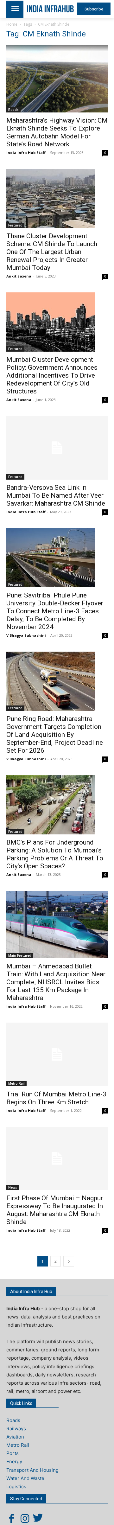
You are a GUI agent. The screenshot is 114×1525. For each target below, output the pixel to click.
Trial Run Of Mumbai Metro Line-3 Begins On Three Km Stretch (56, 1098)
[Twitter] (38, 1518)
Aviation (15, 1437)
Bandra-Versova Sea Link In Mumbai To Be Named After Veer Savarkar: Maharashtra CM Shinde (55, 495)
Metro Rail (16, 1083)
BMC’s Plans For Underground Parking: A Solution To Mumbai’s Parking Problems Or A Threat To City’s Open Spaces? (54, 854)
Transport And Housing (32, 1470)
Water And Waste (25, 1478)
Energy (14, 1461)
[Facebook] (11, 1518)
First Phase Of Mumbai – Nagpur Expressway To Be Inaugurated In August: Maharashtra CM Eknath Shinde (54, 1210)
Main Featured (19, 955)
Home (11, 24)
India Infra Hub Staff (26, 152)
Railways (16, 1429)
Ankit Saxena (18, 276)
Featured (15, 225)
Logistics (16, 1487)
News (12, 1187)
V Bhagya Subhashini (26, 635)
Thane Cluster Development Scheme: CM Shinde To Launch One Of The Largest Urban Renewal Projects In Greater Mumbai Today (51, 251)
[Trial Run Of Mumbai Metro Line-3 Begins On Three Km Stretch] (57, 1054)
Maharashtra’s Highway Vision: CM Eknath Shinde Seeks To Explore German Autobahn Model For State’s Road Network (57, 132)
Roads (13, 109)
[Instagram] (25, 1518)
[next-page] (68, 1261)
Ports (12, 1453)
